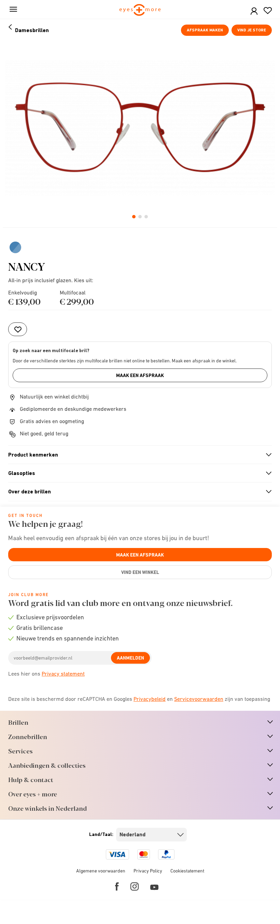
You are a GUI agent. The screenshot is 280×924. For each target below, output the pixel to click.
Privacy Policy (148, 871)
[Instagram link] (134, 886)
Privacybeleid (150, 699)
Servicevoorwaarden (198, 699)
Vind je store (251, 30)
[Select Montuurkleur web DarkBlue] (15, 247)
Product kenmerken (137, 454)
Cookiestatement (187, 871)
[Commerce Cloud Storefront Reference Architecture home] (140, 10)
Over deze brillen (137, 491)
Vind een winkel (140, 572)
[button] (254, 11)
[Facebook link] (117, 886)
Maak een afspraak (140, 375)
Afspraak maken (205, 30)
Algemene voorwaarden (100, 871)
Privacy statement (63, 673)
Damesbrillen (32, 30)
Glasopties (137, 473)
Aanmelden (130, 658)
